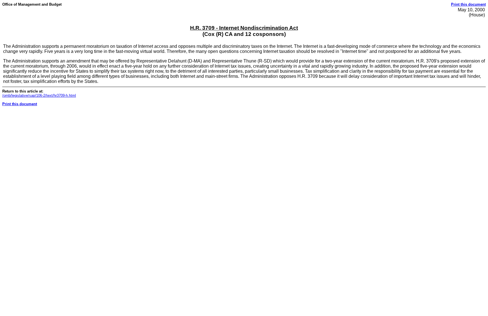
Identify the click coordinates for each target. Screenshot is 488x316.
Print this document (468, 4)
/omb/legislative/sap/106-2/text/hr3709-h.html (39, 95)
